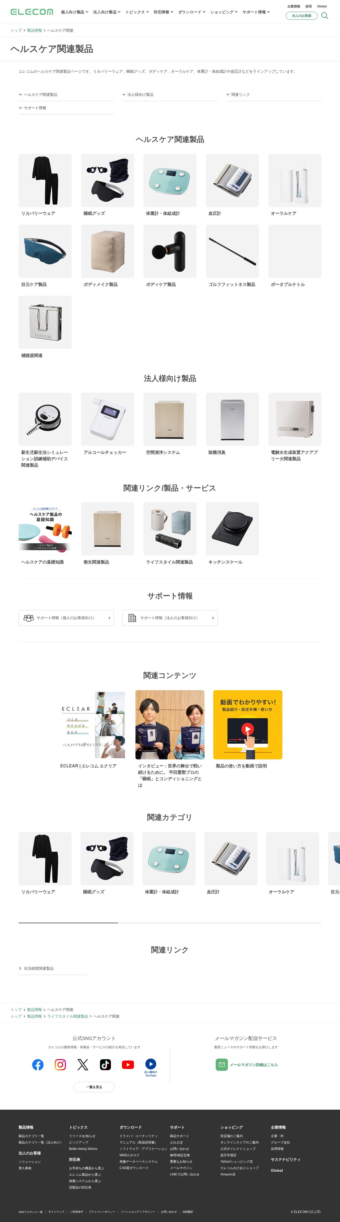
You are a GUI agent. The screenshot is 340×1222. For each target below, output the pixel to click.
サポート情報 (254, 12)
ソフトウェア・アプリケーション (143, 1149)
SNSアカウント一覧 (31, 1212)
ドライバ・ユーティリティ (139, 1136)
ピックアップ (78, 1142)
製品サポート (179, 1136)
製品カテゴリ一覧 (31, 1136)
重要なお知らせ (181, 1161)
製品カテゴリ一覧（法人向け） (41, 1142)
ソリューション (30, 1162)
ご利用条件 (76, 1211)
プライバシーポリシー (102, 1211)
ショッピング (222, 12)
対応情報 (161, 12)
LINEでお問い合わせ (184, 1174)
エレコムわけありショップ (239, 1168)
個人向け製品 (72, 12)
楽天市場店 (228, 1155)
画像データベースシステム (139, 1161)
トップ (16, 30)
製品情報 (34, 30)
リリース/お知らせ (82, 1136)
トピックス (135, 12)
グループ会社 (280, 1142)
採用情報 (277, 1149)
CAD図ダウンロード (134, 1168)
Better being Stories (83, 1149)
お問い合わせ (179, 1149)
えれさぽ (176, 1142)
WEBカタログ (129, 1155)
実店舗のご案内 (231, 1136)
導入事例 (25, 1168)
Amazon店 (228, 1174)
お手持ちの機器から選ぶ (86, 1168)
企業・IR (277, 1136)
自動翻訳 (187, 1211)
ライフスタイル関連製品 (67, 1016)
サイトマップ (56, 1211)
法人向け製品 (105, 12)
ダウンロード (190, 12)
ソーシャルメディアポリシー (138, 1211)
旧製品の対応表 (80, 1187)
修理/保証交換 (180, 1155)
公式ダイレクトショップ (238, 1149)
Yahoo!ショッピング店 (236, 1161)
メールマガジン (181, 1168)
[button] (78, 1127)
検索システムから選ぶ (85, 1181)
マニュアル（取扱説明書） (139, 1142)
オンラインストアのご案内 (239, 1142)
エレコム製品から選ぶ (85, 1174)
